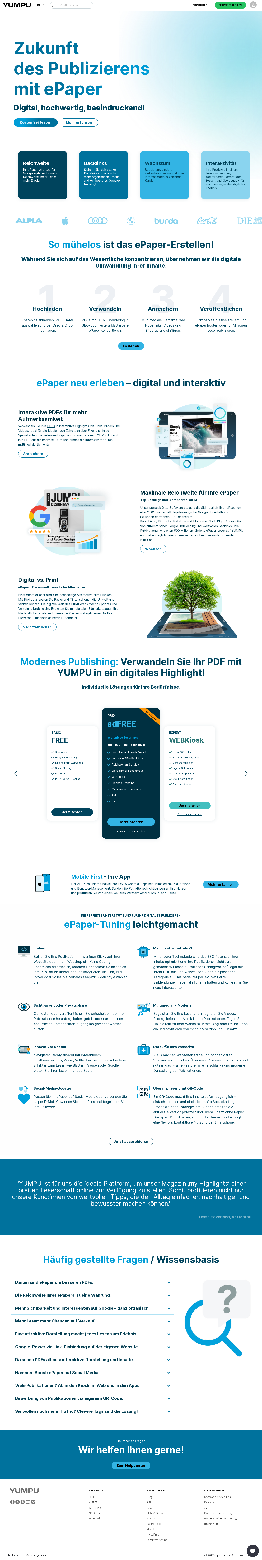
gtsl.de (151, 1529)
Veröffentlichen (37, 627)
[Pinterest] (23, 1502)
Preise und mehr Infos (131, 831)
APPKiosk (94, 1513)
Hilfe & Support (156, 1513)
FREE (92, 1497)
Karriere (209, 1502)
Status (151, 1518)
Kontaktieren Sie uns (217, 1497)
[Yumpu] (17, 4)
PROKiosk (95, 1518)
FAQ (149, 1507)
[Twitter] (17, 1502)
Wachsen (153, 549)
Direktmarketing (157, 1540)
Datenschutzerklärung (218, 1513)
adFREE (93, 1502)
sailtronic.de (154, 1524)
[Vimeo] (33, 1502)
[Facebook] (12, 1502)
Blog (149, 1497)
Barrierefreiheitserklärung (220, 1518)
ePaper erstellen (230, 5)
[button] (40, 5)
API (149, 1502)
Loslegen (131, 346)
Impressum (211, 1524)
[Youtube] (28, 1502)
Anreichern (33, 454)
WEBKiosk (95, 1507)
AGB (207, 1507)
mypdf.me (153, 1534)
